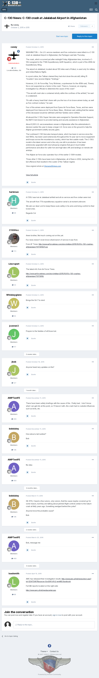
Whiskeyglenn (14, 295)
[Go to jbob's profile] (13, 370)
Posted (35, 47)
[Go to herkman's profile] (13, 200)
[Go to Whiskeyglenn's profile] (13, 303)
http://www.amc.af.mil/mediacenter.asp (41, 590)
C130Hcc (14, 230)
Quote (33, 182)
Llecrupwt (14, 264)
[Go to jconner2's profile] (13, 334)
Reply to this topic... (25, 625)
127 (14, 383)
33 (15, 285)
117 (14, 347)
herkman (14, 192)
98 (15, 213)
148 (14, 68)
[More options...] (92, 47)
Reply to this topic (84, 36)
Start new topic (62, 36)
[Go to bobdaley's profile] (13, 437)
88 (15, 594)
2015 (27, 27)
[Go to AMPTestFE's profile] (13, 406)
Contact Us (54, 651)
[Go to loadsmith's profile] (13, 582)
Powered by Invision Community (49, 674)
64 (15, 316)
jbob (14, 361)
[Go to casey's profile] (7, 26)
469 (14, 419)
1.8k (14, 450)
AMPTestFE (14, 398)
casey (16, 25)
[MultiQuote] (27, 182)
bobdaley (14, 428)
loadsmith (14, 573)
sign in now (57, 615)
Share (72, 26)
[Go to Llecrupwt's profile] (13, 272)
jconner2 (14, 326)
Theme (43, 651)
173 (14, 251)
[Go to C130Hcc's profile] (13, 238)
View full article (32, 175)
